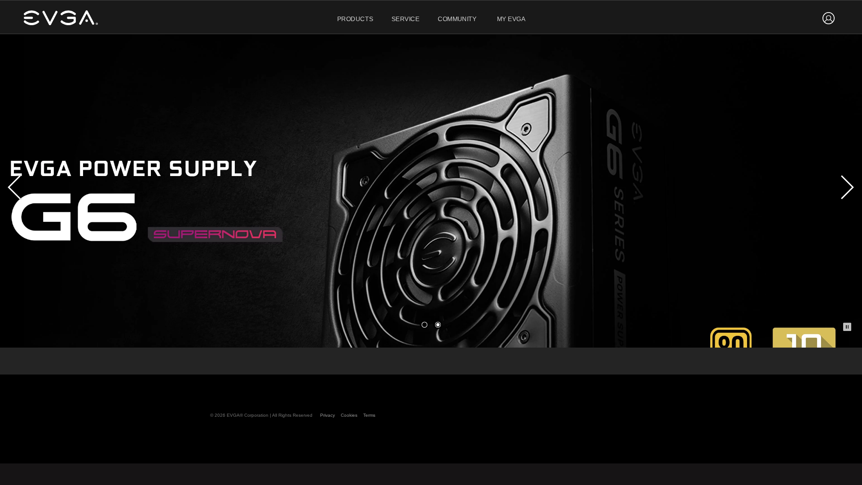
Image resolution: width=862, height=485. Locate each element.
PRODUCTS (355, 19)
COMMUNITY (457, 19)
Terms (369, 415)
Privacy (327, 415)
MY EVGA (511, 19)
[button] (424, 324)
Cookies (349, 415)
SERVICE (405, 19)
